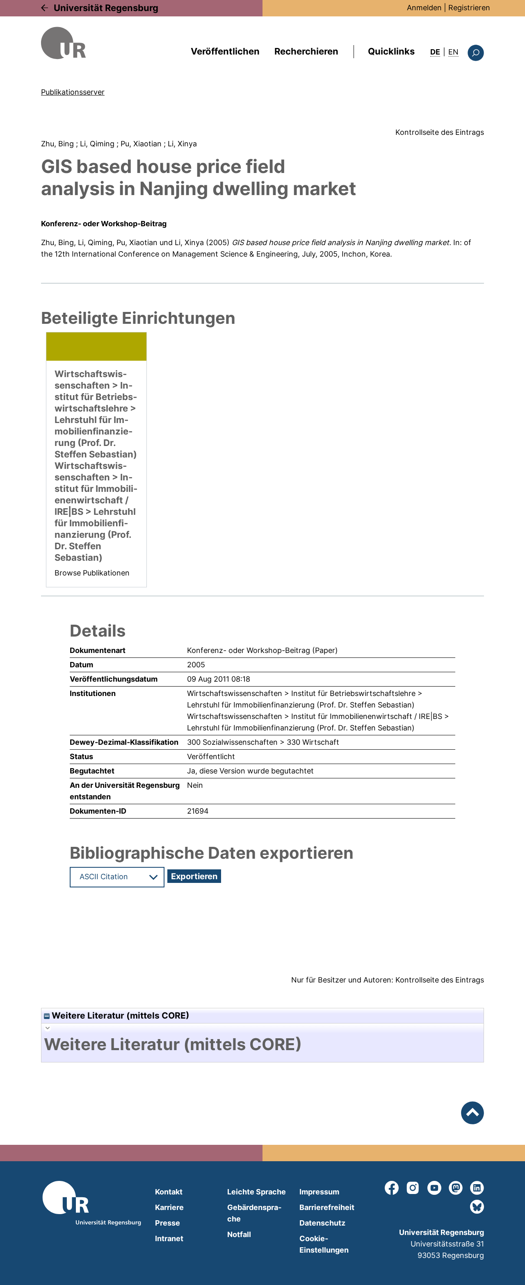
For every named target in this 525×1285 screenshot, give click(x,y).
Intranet (169, 1238)
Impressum (319, 1191)
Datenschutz (322, 1223)
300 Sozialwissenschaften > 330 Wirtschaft (263, 742)
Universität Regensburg (106, 7)
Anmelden (424, 7)
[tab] (262, 1044)
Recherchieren (306, 51)
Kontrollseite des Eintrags (439, 132)
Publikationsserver (73, 92)
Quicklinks (391, 51)
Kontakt (169, 1191)
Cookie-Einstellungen (324, 1244)
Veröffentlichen (225, 51)
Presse (167, 1223)
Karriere (169, 1207)
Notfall (239, 1234)
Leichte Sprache (256, 1191)
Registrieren (469, 7)
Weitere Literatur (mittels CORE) (119, 1015)
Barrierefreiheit (326, 1207)
